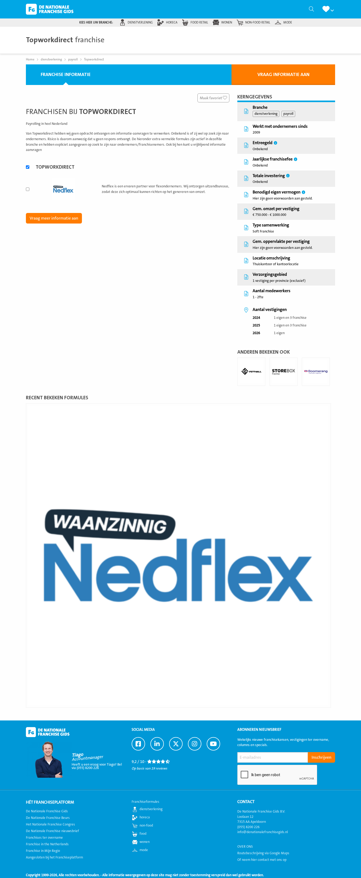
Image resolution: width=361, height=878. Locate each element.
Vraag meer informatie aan (54, 218)
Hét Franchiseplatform (50, 802)
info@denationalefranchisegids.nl (262, 832)
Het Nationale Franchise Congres (50, 824)
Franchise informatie (66, 74)
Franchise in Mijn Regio (43, 851)
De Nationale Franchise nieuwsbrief (52, 831)
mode (287, 22)
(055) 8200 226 (248, 827)
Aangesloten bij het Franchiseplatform (54, 857)
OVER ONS (245, 846)
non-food (146, 825)
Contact (245, 801)
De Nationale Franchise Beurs (48, 818)
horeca (171, 22)
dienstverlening (140, 22)
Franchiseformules (145, 802)
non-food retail (257, 22)
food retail (199, 22)
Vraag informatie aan (283, 74)
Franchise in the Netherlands (47, 844)
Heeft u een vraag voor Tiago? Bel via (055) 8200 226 (97, 766)
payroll (288, 114)
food (143, 834)
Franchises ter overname (44, 837)
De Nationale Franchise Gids (49, 9)
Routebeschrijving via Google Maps (263, 853)
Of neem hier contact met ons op (261, 860)
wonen (226, 22)
